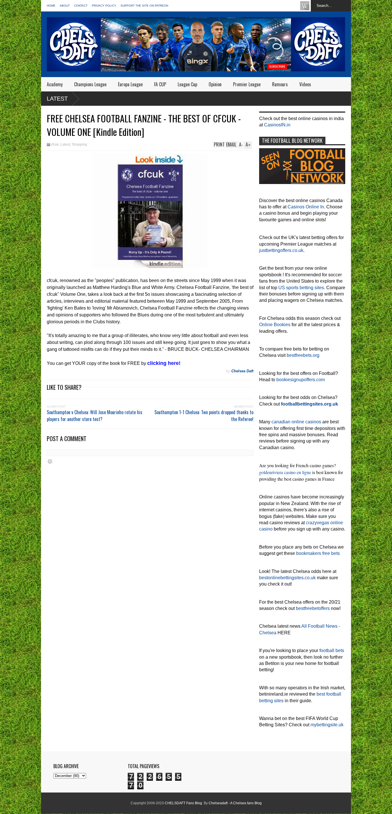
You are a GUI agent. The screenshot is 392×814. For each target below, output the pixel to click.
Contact (81, 5)
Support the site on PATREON (144, 5)
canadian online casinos (296, 421)
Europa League (130, 84)
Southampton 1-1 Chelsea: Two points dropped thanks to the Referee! (203, 415)
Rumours (280, 84)
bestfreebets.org (303, 355)
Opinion (215, 84)
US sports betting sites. (301, 287)
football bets (331, 650)
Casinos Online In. (306, 206)
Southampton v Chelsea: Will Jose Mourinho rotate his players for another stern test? (94, 415)
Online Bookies (274, 324)
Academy (55, 84)
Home (51, 5)
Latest (57, 98)
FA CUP (160, 84)
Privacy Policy (104, 5)
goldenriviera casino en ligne (285, 472)
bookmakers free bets (318, 553)
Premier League (247, 84)
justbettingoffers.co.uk (281, 250)
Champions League (90, 84)
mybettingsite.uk (327, 724)
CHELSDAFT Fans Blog (183, 803)
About (65, 5)
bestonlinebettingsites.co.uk (287, 577)
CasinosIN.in (277, 124)
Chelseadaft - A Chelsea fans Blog (235, 803)
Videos (305, 84)
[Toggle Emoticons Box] (50, 461)
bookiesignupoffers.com (300, 379)
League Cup (187, 84)
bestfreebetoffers (313, 608)
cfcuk (55, 144)
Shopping (79, 144)
